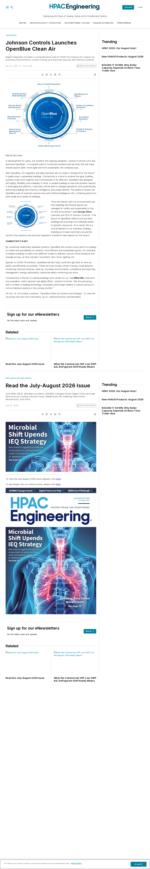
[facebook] (42, 74)
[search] (12, 7)
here (58, 479)
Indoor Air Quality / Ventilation (45, 23)
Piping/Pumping (124, 23)
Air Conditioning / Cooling (77, 23)
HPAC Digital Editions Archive (18, 378)
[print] (95, 74)
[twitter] (51, 74)
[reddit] (55, 74)
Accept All (138, 864)
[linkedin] (47, 74)
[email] (59, 74)
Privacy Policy (76, 863)
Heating (22, 23)
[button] (7, 7)
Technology (11, 35)
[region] (75, 864)
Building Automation (103, 23)
